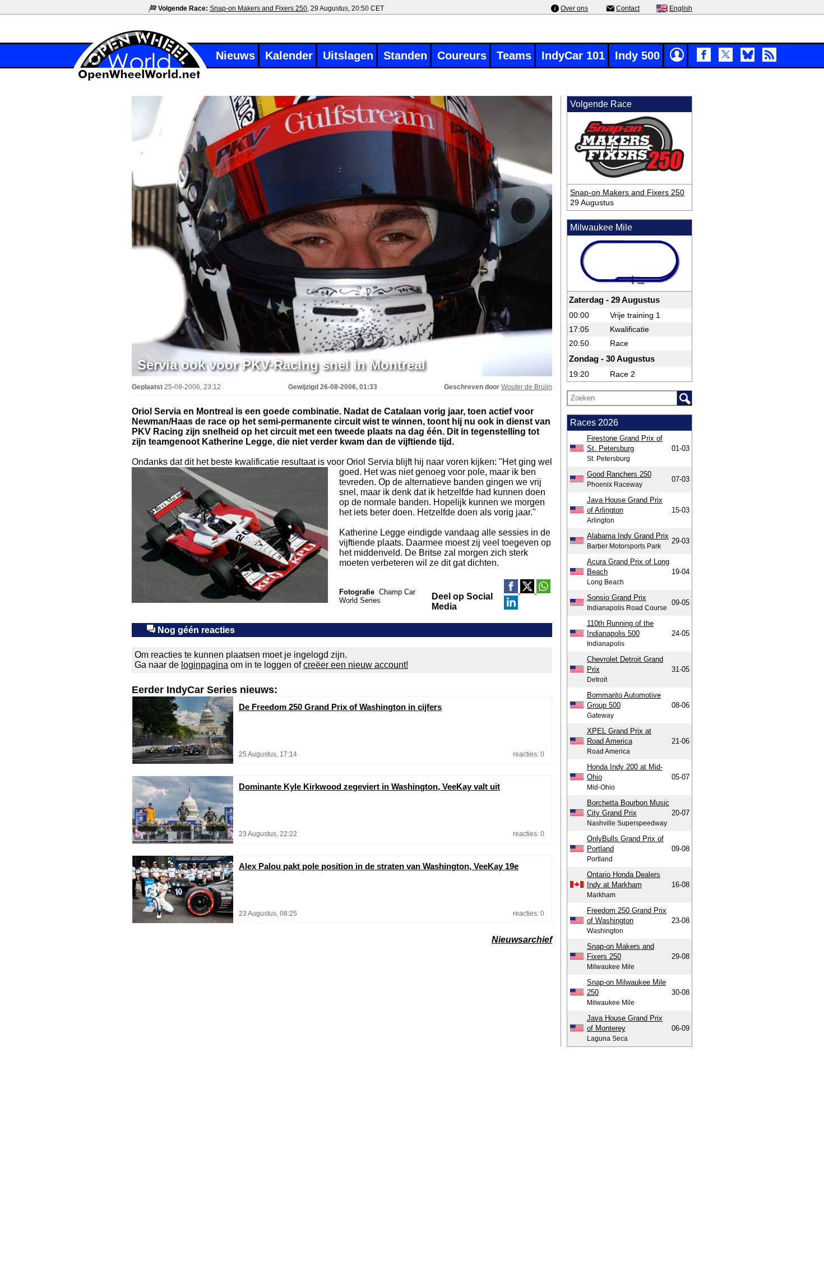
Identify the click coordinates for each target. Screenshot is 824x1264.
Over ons (574, 8)
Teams (514, 55)
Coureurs (462, 55)
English (680, 8)
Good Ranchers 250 (619, 474)
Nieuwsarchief (522, 939)
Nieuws (235, 55)
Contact (628, 8)
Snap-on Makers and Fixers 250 (258, 8)
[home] (140, 79)
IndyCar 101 (573, 55)
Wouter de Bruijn (526, 387)
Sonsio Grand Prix (616, 597)
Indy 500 (637, 55)
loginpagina (204, 665)
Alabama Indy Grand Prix (628, 536)
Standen (405, 55)
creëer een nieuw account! (355, 665)
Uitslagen (348, 55)
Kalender (289, 55)
